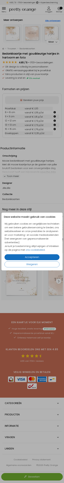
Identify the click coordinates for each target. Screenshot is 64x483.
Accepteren (32, 257)
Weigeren (32, 264)
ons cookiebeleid (35, 249)
